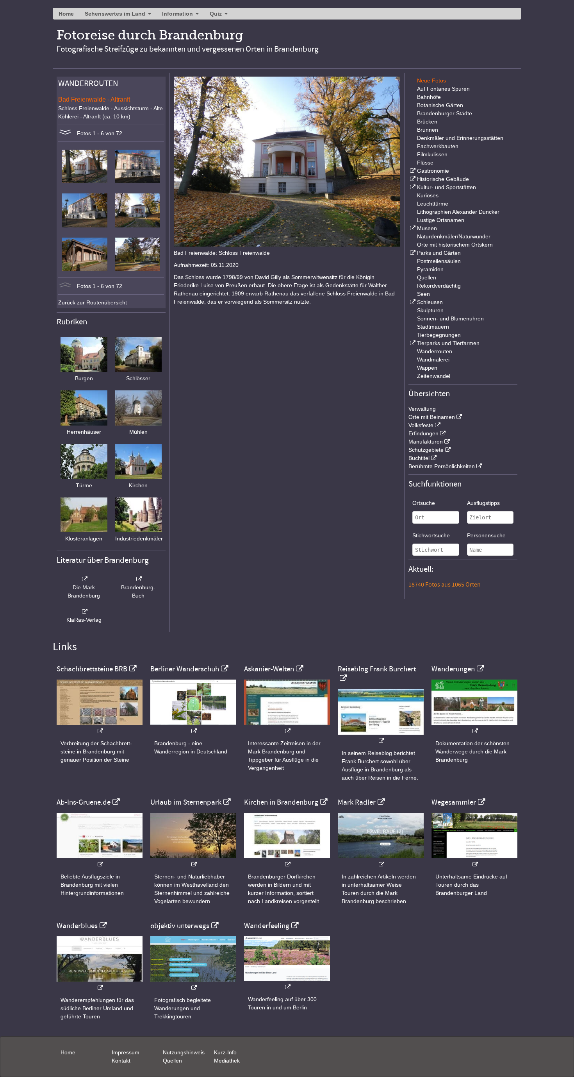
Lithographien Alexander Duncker (458, 212)
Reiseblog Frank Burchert (377, 669)
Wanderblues (77, 925)
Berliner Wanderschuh (184, 669)
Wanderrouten (434, 351)
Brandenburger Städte (444, 113)
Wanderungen (453, 669)
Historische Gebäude (443, 179)
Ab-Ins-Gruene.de (84, 802)
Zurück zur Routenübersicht (92, 302)
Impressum (125, 1052)
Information (177, 14)
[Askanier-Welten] (287, 727)
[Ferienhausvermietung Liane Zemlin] (193, 860)
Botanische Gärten (440, 105)
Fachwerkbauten (437, 146)
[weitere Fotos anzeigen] (65, 133)
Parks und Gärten (439, 253)
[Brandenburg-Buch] (138, 579)
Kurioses (428, 195)
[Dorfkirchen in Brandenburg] (287, 860)
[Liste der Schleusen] (411, 302)
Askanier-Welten (269, 669)
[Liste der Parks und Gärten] (411, 253)
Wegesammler (453, 802)
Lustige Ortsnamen (440, 220)
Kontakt (121, 1060)
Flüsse (425, 162)
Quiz (216, 14)
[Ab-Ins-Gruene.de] (100, 860)
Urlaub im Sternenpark (185, 802)
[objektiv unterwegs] (193, 984)
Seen (423, 294)
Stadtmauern (433, 327)
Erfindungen (423, 433)
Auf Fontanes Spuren (443, 89)
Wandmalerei (433, 359)
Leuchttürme (432, 203)
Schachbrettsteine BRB (92, 669)
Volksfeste (420, 425)
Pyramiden (430, 269)
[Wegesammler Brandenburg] (474, 860)
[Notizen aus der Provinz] (381, 860)
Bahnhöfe (429, 97)
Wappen (427, 368)
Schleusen (430, 302)
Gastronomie (433, 171)
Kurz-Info (225, 1052)
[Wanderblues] (100, 984)
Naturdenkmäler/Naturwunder (453, 236)
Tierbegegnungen (439, 335)
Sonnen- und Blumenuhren (450, 318)
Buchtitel (419, 458)
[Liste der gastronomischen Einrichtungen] (411, 171)
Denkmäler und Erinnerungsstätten (460, 138)
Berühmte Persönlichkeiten (441, 466)
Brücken (427, 121)
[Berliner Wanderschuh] (193, 727)
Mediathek (227, 1060)
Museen (427, 228)
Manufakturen (425, 441)
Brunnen (427, 130)
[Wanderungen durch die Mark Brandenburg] (474, 727)
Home (66, 14)
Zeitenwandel (433, 376)
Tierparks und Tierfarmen (448, 343)
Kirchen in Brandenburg (281, 802)
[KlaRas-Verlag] (83, 611)
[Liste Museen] (411, 228)
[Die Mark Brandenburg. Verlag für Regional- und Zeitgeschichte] (83, 579)
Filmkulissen (432, 154)
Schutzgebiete (426, 450)
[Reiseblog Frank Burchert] (381, 737)
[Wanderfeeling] (287, 983)
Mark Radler (357, 802)
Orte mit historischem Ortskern (455, 245)
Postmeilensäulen (439, 261)
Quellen (426, 277)
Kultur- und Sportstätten (446, 187)
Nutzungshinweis (184, 1052)
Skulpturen (430, 310)
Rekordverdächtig (439, 286)
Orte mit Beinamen (431, 417)
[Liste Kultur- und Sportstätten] (411, 187)
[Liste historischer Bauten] (411, 179)
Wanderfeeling (266, 925)
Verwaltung (422, 409)
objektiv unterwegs (179, 925)
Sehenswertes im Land (115, 14)
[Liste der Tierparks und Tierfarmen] (411, 343)
